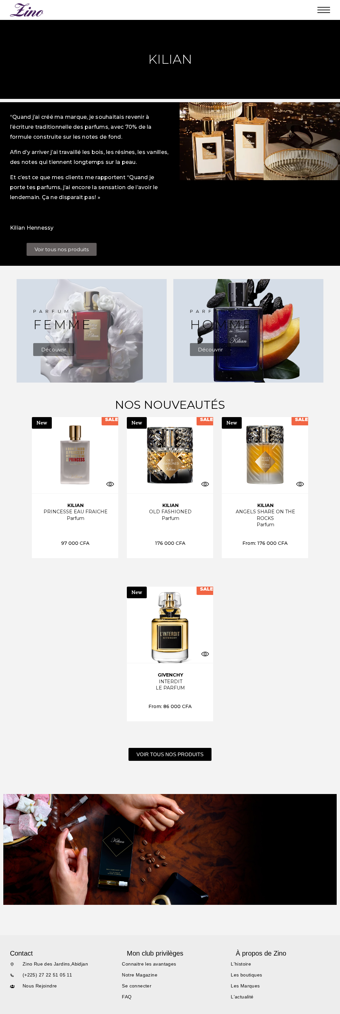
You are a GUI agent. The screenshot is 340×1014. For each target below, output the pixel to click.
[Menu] (323, 10)
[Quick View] (110, 484)
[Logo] (27, 10)
